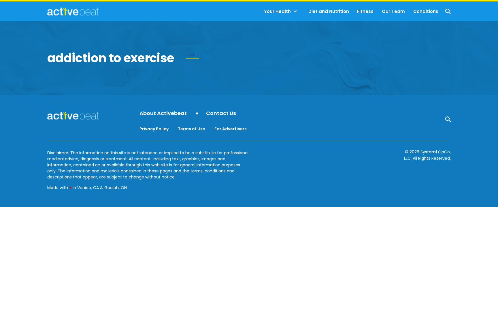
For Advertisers (230, 129)
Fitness (365, 11)
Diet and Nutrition (328, 11)
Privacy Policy (154, 129)
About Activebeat (163, 113)
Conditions (425, 11)
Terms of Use (191, 129)
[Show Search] (448, 11)
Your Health (277, 11)
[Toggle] (295, 11)
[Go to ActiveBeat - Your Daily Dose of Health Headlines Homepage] (73, 11)
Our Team (393, 11)
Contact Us (221, 113)
